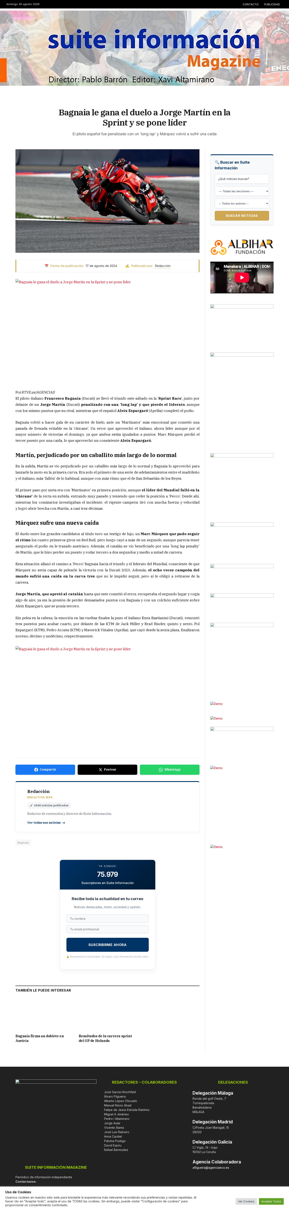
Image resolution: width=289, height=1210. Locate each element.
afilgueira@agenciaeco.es (211, 1167)
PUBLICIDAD (272, 4)
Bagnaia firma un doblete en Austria (39, 1038)
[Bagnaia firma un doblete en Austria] (44, 1014)
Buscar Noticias (242, 216)
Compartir (48, 769)
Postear (110, 769)
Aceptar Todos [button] (271, 1201)
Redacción (163, 266)
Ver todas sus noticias (44, 823)
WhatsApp (172, 769)
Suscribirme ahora (107, 945)
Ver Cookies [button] (246, 1201)
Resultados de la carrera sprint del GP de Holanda (105, 1038)
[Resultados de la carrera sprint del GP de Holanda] (107, 1014)
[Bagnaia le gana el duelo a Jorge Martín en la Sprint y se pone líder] (107, 201)
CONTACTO (251, 4)
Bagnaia (23, 842)
